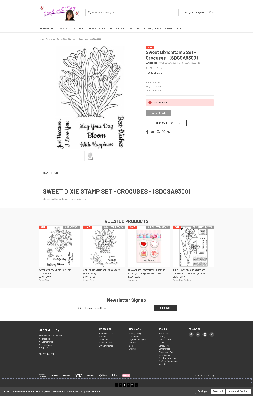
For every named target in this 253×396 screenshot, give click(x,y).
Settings (202, 391)
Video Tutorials (97, 29)
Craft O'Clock (165, 340)
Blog (179, 29)
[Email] (152, 132)
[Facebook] (147, 132)
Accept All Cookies (239, 391)
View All (162, 364)
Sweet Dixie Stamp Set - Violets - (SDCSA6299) (55, 272)
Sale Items (79, 29)
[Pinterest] (168, 132)
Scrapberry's (164, 355)
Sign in (190, 12)
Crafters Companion (168, 361)
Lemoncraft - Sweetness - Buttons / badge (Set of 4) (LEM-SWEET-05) (147, 272)
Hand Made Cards (47, 29)
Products (65, 29)
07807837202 (47, 354)
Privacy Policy (117, 29)
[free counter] (126, 385)
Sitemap (133, 349)
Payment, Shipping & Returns (158, 29)
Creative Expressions (168, 358)
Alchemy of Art (166, 352)
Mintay (162, 336)
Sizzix (161, 343)
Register (200, 12)
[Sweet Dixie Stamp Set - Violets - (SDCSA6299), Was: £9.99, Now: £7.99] (59, 246)
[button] (154, 73)
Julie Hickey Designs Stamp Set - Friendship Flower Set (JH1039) (189, 272)
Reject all (218, 391)
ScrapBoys (164, 346)
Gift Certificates (106, 346)
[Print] (158, 132)
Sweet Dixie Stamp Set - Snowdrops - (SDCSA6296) (102, 272)
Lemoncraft (164, 349)
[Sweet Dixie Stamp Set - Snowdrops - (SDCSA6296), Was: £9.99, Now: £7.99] (104, 246)
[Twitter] (163, 132)
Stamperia (164, 333)
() (212, 12)
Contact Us (134, 29)
